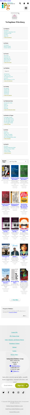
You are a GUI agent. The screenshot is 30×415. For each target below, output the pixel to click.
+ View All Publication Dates (9, 109)
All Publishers (7, 74)
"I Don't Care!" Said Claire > (24, 231)
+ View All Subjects (8, 37)
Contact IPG (14, 332)
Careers (14, 351)
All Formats (6, 55)
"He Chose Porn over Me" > (5, 231)
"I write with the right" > (24, 257)
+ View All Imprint (7, 153)
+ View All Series (7, 138)
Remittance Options (14, 343)
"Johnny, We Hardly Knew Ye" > (6, 282)
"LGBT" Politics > (24, 281)
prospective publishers (13, 312)
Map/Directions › (15, 366)
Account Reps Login (14, 412)
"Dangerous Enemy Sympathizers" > (15, 205)
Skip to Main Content (5, 0)
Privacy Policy (14, 354)
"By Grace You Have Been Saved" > (15, 178)
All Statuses (6, 45)
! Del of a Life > (5, 178)
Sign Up (21, 385)
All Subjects (6, 30)
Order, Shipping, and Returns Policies (14, 339)
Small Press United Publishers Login (14, 409)
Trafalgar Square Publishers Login (14, 406)
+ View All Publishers (8, 80)
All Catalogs (6, 88)
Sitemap (14, 347)
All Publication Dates (8, 102)
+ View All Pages (7, 124)
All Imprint (6, 146)
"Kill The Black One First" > (15, 282)
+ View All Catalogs (8, 95)
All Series (6, 131)
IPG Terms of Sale (14, 336)
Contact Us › (15, 371)
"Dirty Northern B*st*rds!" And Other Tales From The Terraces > (24, 206)
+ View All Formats (7, 62)
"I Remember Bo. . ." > (6, 257)
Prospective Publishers (8, 308)
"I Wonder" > (15, 256)
